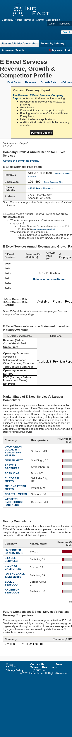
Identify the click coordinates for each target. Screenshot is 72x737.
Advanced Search (13, 50)
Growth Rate (48, 82)
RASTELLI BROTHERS (12, 467)
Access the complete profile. (21, 160)
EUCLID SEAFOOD (11, 583)
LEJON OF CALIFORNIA (13, 567)
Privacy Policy (14, 670)
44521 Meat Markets (40, 188)
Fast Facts (14, 82)
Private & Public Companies (19, 43)
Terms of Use (38, 667)
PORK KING (12, 473)
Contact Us (37, 664)
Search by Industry (52, 43)
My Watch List (61, 50)
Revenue (30, 82)
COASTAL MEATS (16, 494)
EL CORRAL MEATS (12, 480)
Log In (52, 23)
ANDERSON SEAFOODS (12, 591)
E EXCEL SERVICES (11, 559)
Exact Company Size (53, 182)
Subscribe (64, 23)
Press (59, 664)
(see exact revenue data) (43, 229)
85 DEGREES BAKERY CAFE (14, 551)
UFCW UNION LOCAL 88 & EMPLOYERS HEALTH (13, 451)
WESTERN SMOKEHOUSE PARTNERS (14, 502)
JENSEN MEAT (14, 460)
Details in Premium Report (49, 279)
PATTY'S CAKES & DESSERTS (15, 575)
